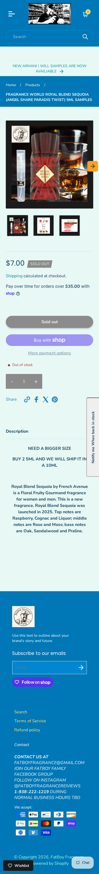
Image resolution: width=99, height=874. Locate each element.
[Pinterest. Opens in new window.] (54, 399)
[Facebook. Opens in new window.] (36, 399)
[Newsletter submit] (81, 667)
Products (32, 84)
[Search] (85, 36)
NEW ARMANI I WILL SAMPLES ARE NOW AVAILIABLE (49, 68)
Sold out (49, 322)
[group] (17, 225)
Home (11, 84)
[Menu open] (15, 14)
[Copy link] (27, 399)
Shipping (14, 276)
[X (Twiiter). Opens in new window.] (45, 399)
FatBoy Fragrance (67, 857)
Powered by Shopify (50, 863)
